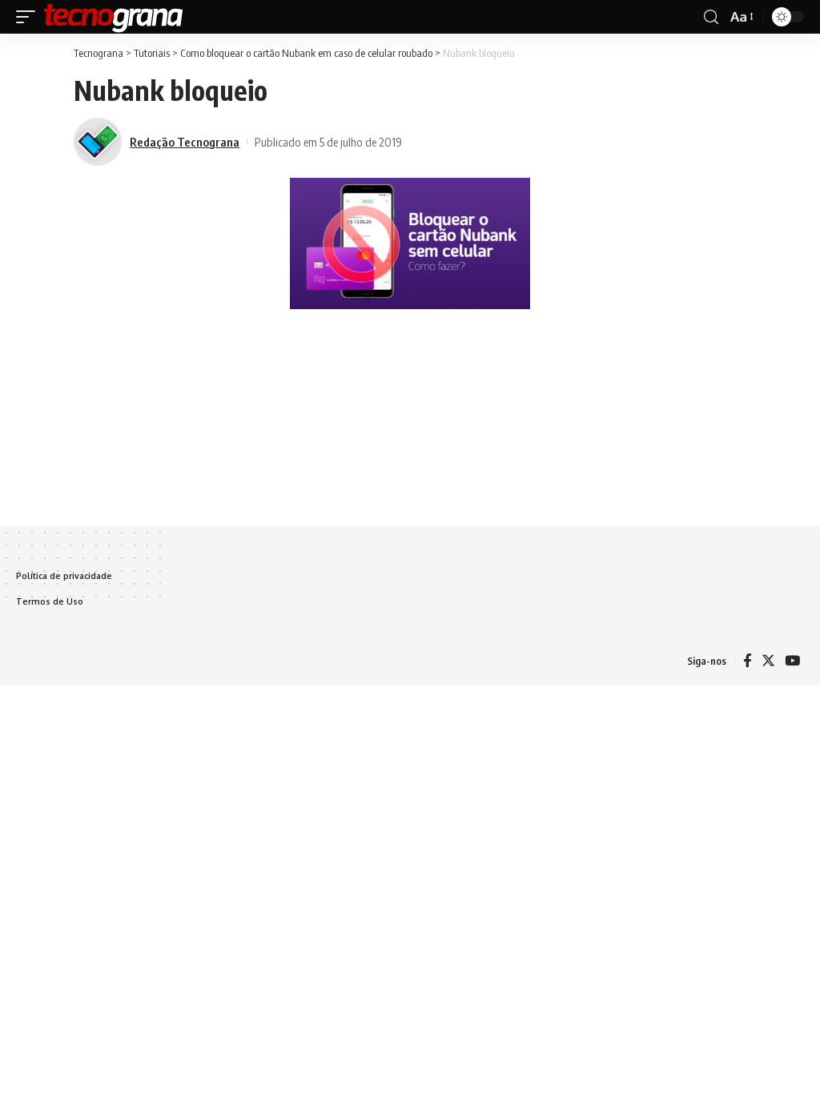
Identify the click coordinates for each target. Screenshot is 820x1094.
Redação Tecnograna (184, 142)
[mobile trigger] (29, 17)
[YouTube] (792, 661)
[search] (711, 17)
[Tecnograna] (113, 17)
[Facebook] (747, 661)
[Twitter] (768, 661)
